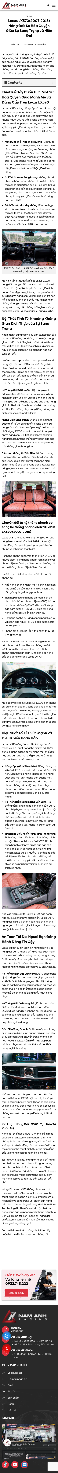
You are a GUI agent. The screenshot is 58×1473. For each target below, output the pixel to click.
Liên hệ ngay (16, 1293)
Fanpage (26, 1234)
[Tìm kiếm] (48, 5)
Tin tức (29, 16)
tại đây (46, 1230)
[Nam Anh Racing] (16, 5)
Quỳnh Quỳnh (40, 44)
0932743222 (18, 1331)
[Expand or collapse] (52, 82)
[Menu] (53, 5)
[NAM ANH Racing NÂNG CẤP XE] (5, 1464)
